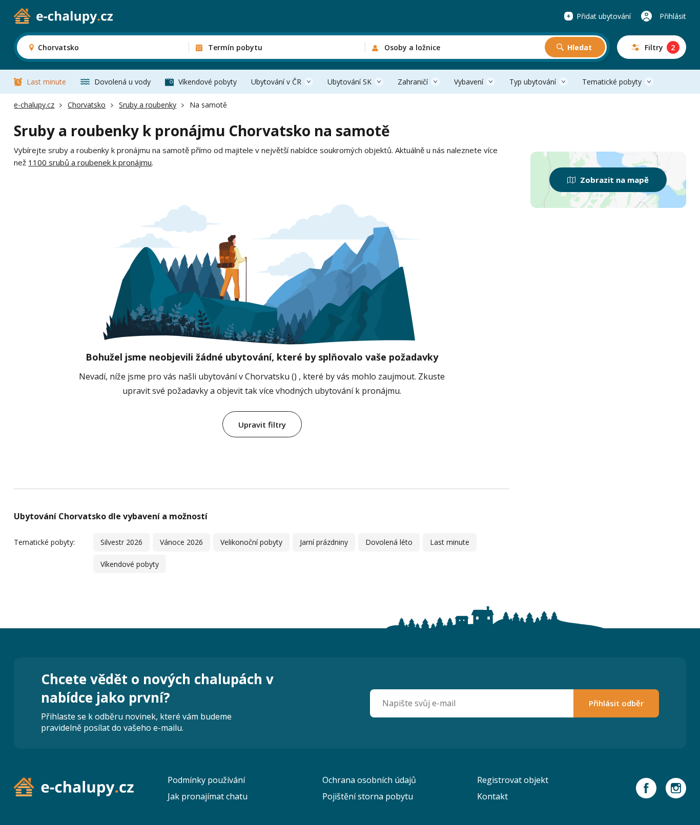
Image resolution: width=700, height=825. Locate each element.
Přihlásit (673, 16)
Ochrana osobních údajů (369, 780)
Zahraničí (413, 82)
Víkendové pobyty (207, 82)
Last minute (46, 82)
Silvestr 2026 (121, 542)
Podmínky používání (206, 780)
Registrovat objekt (512, 780)
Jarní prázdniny (324, 542)
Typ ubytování (532, 82)
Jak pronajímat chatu (208, 796)
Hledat (579, 47)
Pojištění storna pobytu (367, 796)
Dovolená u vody (122, 82)
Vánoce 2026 (181, 542)
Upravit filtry (262, 424)
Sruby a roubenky (147, 105)
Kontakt (492, 796)
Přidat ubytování (604, 16)
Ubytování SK (349, 82)
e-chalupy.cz (34, 105)
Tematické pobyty (612, 82)
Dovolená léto (389, 542)
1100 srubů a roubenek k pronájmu (90, 162)
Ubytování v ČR (276, 82)
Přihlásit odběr (616, 703)
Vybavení (468, 82)
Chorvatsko (87, 105)
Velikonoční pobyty (251, 542)
